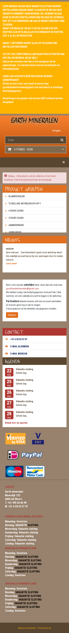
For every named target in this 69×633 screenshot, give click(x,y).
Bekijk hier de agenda (16, 422)
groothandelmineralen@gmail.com (22, 288)
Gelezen (12, 315)
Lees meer (11, 263)
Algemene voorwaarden (27, 628)
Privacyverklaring (44, 628)
